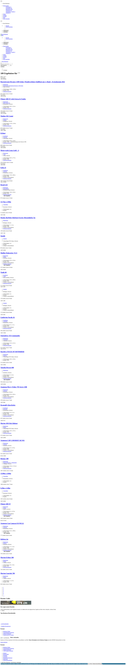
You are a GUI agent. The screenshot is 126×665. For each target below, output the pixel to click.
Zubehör (5, 238)
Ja (88, 663)
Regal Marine (6, 188)
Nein (91, 663)
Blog (4, 17)
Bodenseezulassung (7, 91)
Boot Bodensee (5, 61)
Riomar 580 (4, 459)
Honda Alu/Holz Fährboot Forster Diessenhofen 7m (18, 218)
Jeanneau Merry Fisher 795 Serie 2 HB (14, 387)
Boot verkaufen (6, 18)
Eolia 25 (3, 167)
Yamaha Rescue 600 (7, 367)
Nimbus (4, 120)
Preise (4, 14)
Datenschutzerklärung (7, 660)
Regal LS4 (4, 185)
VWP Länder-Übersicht (8, 650)
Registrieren (6, 30)
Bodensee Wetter (6, 631)
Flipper (4, 507)
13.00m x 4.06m (6, 473)
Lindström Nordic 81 (8, 317)
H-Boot (3, 133)
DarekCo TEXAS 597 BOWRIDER (12, 352)
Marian (4, 561)
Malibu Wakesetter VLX (9, 253)
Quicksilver (5, 339)
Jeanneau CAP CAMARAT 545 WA (12, 440)
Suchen (2, 66)
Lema (4, 154)
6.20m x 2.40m (5, 488)
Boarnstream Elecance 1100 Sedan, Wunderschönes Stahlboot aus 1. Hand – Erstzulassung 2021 (33, 82)
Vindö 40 (3, 272)
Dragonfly (5, 409)
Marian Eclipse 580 (7, 557)
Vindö (4, 276)
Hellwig (4, 543)
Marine (4, 427)
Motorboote (5, 84)
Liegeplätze (5, 204)
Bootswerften (6, 654)
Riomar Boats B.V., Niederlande (10, 462)
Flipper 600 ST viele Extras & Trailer (13, 99)
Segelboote (5, 136)
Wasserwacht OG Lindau (8, 635)
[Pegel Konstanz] (16, 604)
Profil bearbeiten (9, 26)
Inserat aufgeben (4, 642)
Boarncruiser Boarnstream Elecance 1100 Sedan (13, 85)
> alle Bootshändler (5, 623)
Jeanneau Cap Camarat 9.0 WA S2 (12, 523)
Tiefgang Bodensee (7, 633)
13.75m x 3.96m (6, 202)
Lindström (5, 321)
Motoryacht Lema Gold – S (10, 150)
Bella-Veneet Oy (6, 103)
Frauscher (5, 137)
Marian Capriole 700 (8, 573)
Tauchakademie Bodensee (8, 632)
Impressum (5, 659)
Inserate (7, 25)
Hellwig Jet (4, 539)
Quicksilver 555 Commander (10, 336)
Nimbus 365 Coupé (7, 116)
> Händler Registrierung (6, 626)
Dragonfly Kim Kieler (8, 405)
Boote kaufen (6, 5)
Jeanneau (5, 171)
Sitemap (4, 653)
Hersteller (5, 655)
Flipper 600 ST (6, 504)
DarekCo (5, 355)
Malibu (4, 257)
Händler (4, 15)
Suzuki (3, 236)
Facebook (5, 656)
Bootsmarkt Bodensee (7, 657)
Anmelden (5, 31)
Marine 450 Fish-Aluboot (9, 423)
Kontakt (4, 16)
